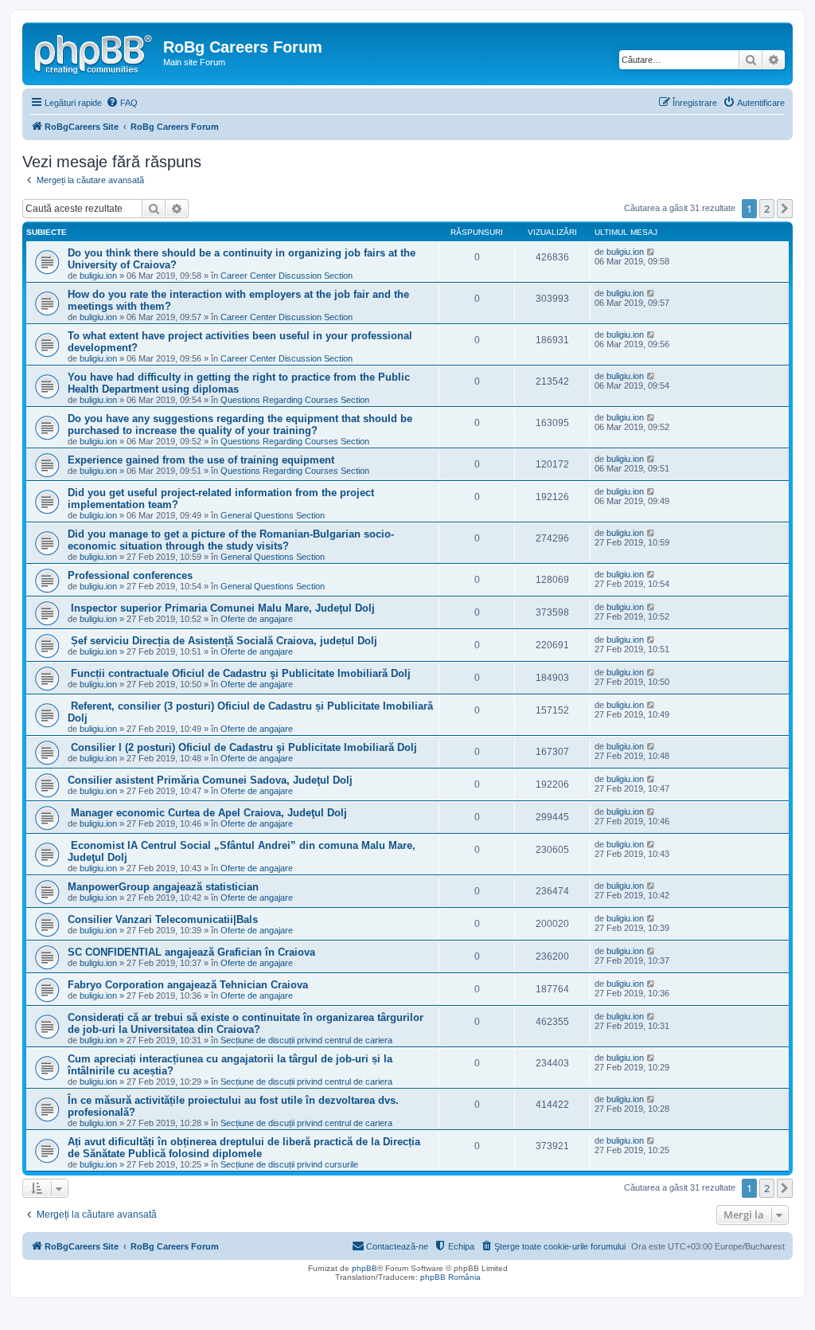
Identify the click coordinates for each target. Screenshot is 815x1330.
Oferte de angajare (256, 619)
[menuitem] (122, 102)
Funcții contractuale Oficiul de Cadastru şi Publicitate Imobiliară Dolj (239, 673)
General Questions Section (272, 515)
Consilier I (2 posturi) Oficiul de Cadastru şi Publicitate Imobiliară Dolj (242, 747)
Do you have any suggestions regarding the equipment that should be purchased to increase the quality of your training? (240, 424)
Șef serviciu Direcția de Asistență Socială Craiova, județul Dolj (222, 641)
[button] (785, 208)
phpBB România (450, 1277)
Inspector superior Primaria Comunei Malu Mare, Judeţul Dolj (221, 608)
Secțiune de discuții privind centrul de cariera (306, 1040)
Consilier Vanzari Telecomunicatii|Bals (163, 919)
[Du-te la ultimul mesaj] (651, 251)
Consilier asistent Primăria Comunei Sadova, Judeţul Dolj (210, 780)
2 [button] (767, 208)
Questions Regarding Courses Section (294, 400)
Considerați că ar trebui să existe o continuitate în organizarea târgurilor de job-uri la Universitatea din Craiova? (245, 1023)
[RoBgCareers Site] (94, 51)
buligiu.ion (98, 275)
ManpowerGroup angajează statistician (163, 887)
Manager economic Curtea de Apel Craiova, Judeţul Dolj (207, 813)
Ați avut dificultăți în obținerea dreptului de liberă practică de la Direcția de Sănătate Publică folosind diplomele (244, 1148)
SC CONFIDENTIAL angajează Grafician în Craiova (191, 952)
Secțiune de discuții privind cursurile (289, 1164)
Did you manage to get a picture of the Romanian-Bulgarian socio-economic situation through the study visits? (231, 540)
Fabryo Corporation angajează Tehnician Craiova (188, 985)
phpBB (364, 1268)
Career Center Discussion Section (286, 275)
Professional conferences (130, 575)
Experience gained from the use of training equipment (201, 460)
